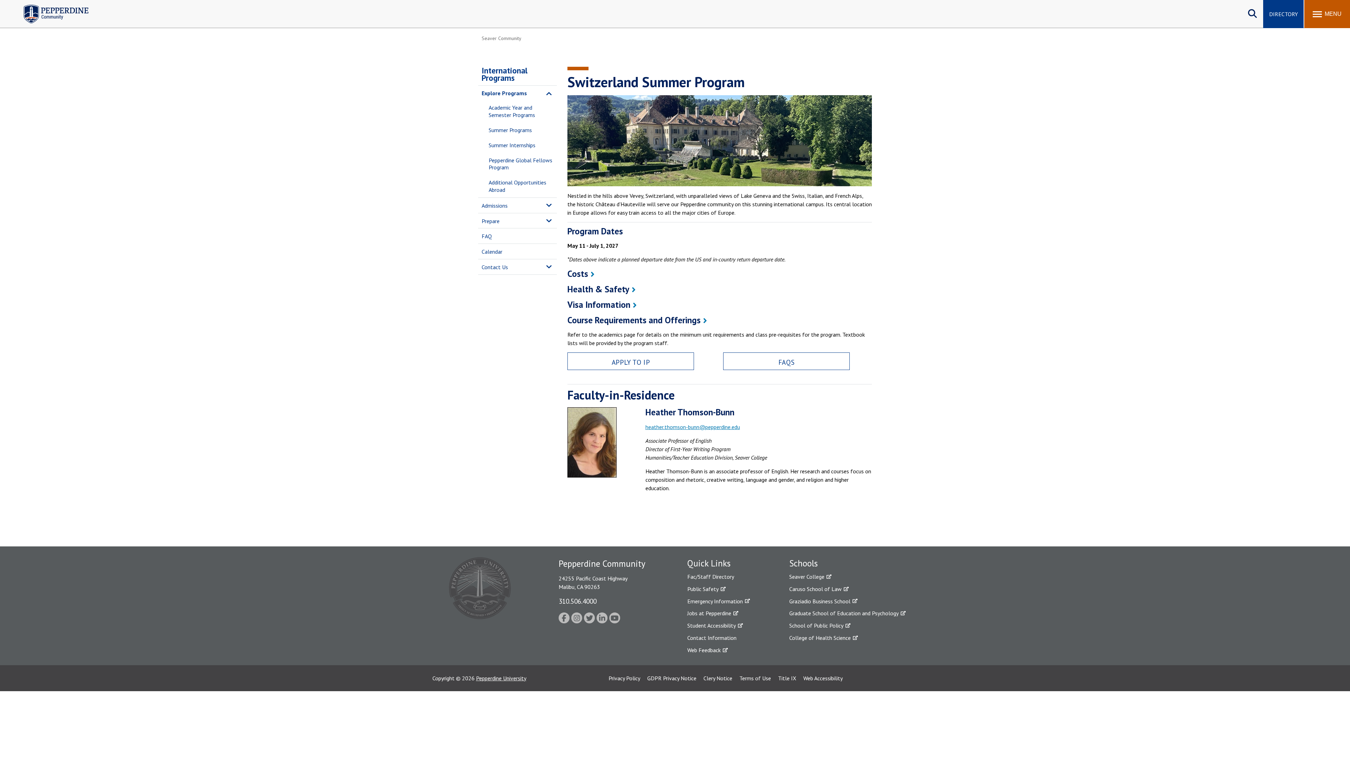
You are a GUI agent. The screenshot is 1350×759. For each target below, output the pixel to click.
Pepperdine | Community (50, 6)
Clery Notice (717, 678)
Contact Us (495, 267)
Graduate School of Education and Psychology (844, 613)
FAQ (487, 236)
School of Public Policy (816, 625)
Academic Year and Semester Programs (512, 111)
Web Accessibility (823, 678)
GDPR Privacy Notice (671, 678)
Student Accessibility (711, 625)
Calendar (492, 251)
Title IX (787, 678)
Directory (1283, 14)
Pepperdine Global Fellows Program (520, 164)
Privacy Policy (624, 678)
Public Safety (703, 588)
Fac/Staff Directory (710, 576)
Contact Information (712, 637)
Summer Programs (510, 130)
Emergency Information (715, 601)
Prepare (491, 221)
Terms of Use (755, 678)
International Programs (504, 74)
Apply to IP (631, 362)
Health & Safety (598, 289)
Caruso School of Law (815, 588)
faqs (786, 362)
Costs (577, 273)
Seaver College (806, 576)
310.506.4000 (578, 601)
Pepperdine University (501, 678)
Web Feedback (704, 650)
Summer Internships (512, 145)
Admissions (495, 205)
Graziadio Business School (819, 601)
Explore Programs (504, 93)
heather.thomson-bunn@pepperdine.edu (692, 426)
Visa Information (598, 304)
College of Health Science (820, 637)
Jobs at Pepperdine (709, 613)
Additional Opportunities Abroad (517, 186)
